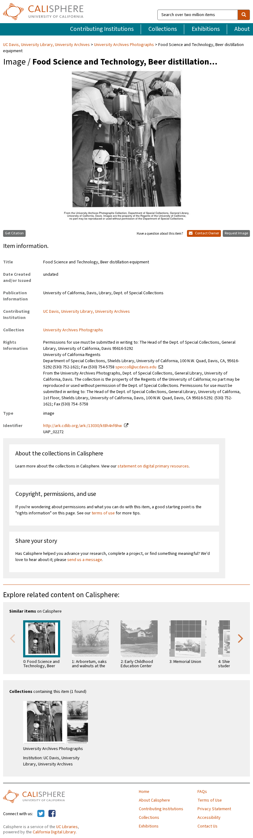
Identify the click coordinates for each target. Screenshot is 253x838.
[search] (244, 15)
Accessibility (209, 817)
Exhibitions (206, 29)
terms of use (103, 513)
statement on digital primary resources (153, 466)
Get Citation (14, 233)
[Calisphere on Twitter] (40, 814)
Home (144, 792)
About (242, 29)
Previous (12, 638)
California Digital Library (54, 832)
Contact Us (207, 826)
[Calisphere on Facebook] (52, 814)
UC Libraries (67, 827)
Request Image (236, 233)
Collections (162, 29)
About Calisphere (154, 800)
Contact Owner (206, 233)
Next (241, 638)
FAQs (202, 792)
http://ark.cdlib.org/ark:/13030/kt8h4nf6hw (82, 426)
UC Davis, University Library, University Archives (47, 45)
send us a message (84, 560)
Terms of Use (209, 800)
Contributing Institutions (102, 29)
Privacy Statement (214, 809)
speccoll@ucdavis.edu (135, 367)
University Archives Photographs (124, 45)
